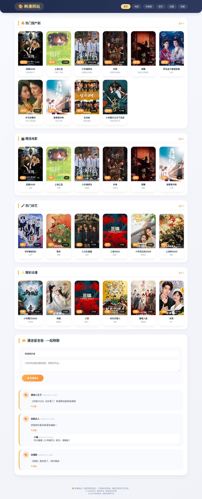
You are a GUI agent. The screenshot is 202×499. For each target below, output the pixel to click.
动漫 (172, 6)
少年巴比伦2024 (143, 251)
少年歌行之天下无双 (115, 117)
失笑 (171, 318)
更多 (181, 23)
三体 (87, 318)
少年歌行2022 (30, 318)
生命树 (87, 117)
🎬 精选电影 (29, 138)
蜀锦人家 (143, 318)
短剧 (183, 6)
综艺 (161, 6)
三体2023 (115, 251)
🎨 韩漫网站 (29, 6)
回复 (35, 406)
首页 (126, 6)
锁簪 (143, 69)
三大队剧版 (87, 251)
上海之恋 (59, 69)
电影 (137, 6)
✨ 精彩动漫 (29, 272)
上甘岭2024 (171, 251)
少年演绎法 (87, 69)
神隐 (59, 318)
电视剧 (149, 6)
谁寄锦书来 (58, 117)
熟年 (59, 251)
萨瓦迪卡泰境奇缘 (171, 69)
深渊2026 (30, 69)
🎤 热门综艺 (29, 205)
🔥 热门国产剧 (31, 23)
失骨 (115, 69)
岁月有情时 (30, 117)
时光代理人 (115, 318)
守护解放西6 (30, 251)
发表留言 (33, 378)
